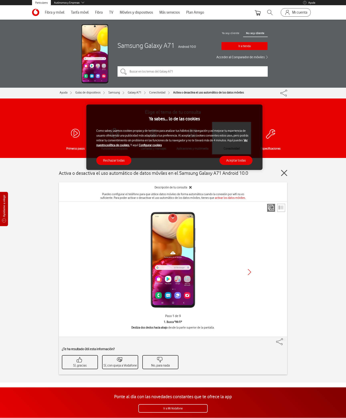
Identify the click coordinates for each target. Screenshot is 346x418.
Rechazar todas (114, 160)
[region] (174, 137)
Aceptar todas (236, 160)
